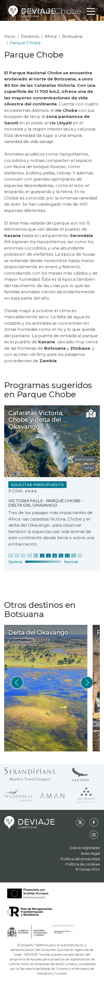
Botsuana (72, 36)
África (51, 36)
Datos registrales (85, 847)
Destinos (30, 36)
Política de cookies (82, 864)
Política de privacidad (80, 859)
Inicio (9, 36)
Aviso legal (90, 853)
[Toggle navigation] (91, 11)
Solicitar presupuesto (37, 484)
